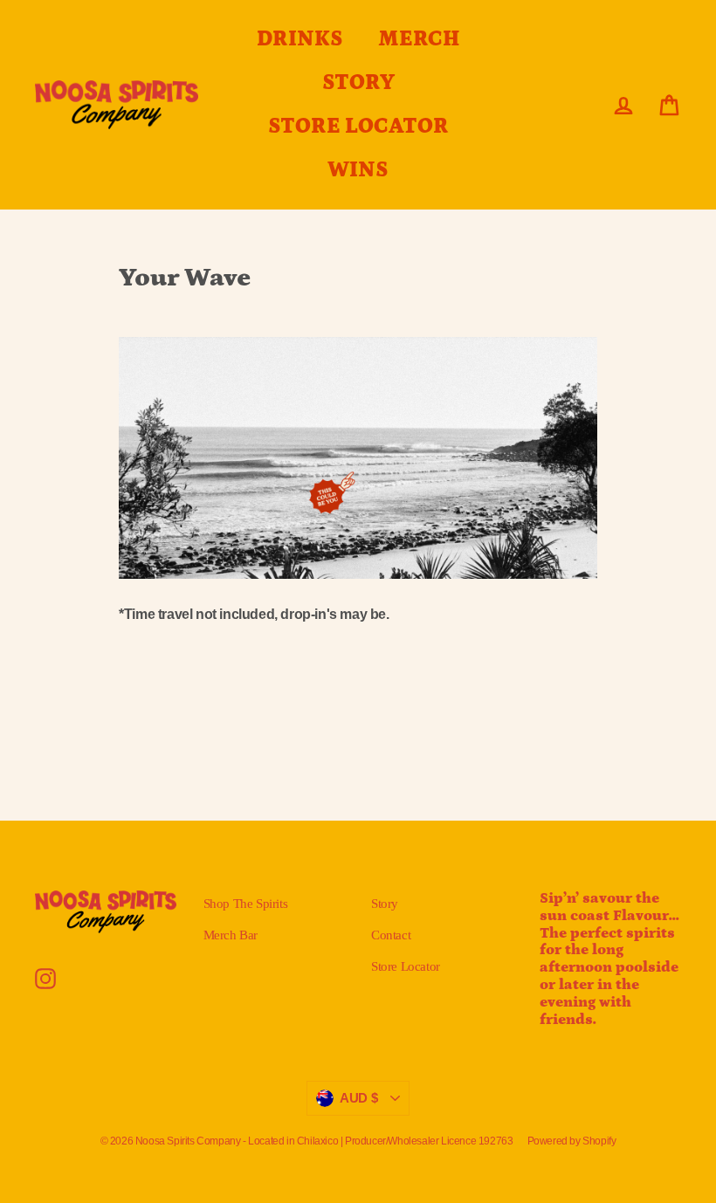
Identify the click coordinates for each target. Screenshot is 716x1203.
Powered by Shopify (571, 1141)
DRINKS (300, 39)
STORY (358, 83)
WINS (358, 170)
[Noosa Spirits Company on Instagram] (45, 978)
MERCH (419, 39)
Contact (390, 935)
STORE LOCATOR (358, 126)
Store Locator (405, 966)
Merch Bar (230, 935)
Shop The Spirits (245, 904)
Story (384, 904)
